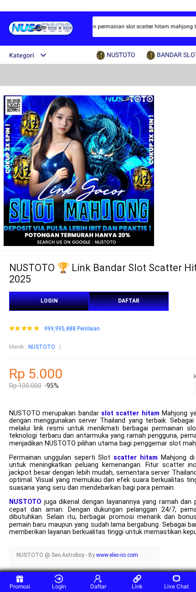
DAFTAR (128, 301)
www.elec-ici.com (117, 555)
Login (59, 586)
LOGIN (49, 301)
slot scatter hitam (130, 413)
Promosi (20, 586)
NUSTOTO (41, 347)
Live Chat (176, 586)
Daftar (98, 586)
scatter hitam (135, 457)
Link (137, 586)
